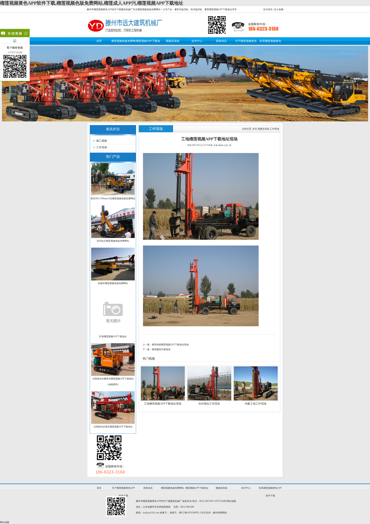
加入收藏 (278, 9)
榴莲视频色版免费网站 (172, 488)
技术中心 (197, 41)
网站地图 (231, 501)
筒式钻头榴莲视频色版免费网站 (113, 241)
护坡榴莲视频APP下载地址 (113, 336)
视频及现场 (172, 41)
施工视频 (101, 140)
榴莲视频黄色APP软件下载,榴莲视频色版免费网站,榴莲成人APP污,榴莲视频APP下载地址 (91, 3)
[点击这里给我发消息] (14, 41)
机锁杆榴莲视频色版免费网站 (113, 283)
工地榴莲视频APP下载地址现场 (162, 403)
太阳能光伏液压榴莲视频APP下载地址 (113, 426)
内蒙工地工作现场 (255, 403)
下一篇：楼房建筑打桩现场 (156, 349)
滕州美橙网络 (220, 512)
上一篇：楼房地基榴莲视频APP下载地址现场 (166, 344)
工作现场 (101, 147)
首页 (99, 41)
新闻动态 (221, 41)
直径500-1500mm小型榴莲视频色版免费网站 (113, 198)
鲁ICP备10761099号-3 (190, 512)
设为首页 (267, 9)
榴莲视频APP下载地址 (196, 488)
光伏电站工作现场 (209, 403)
